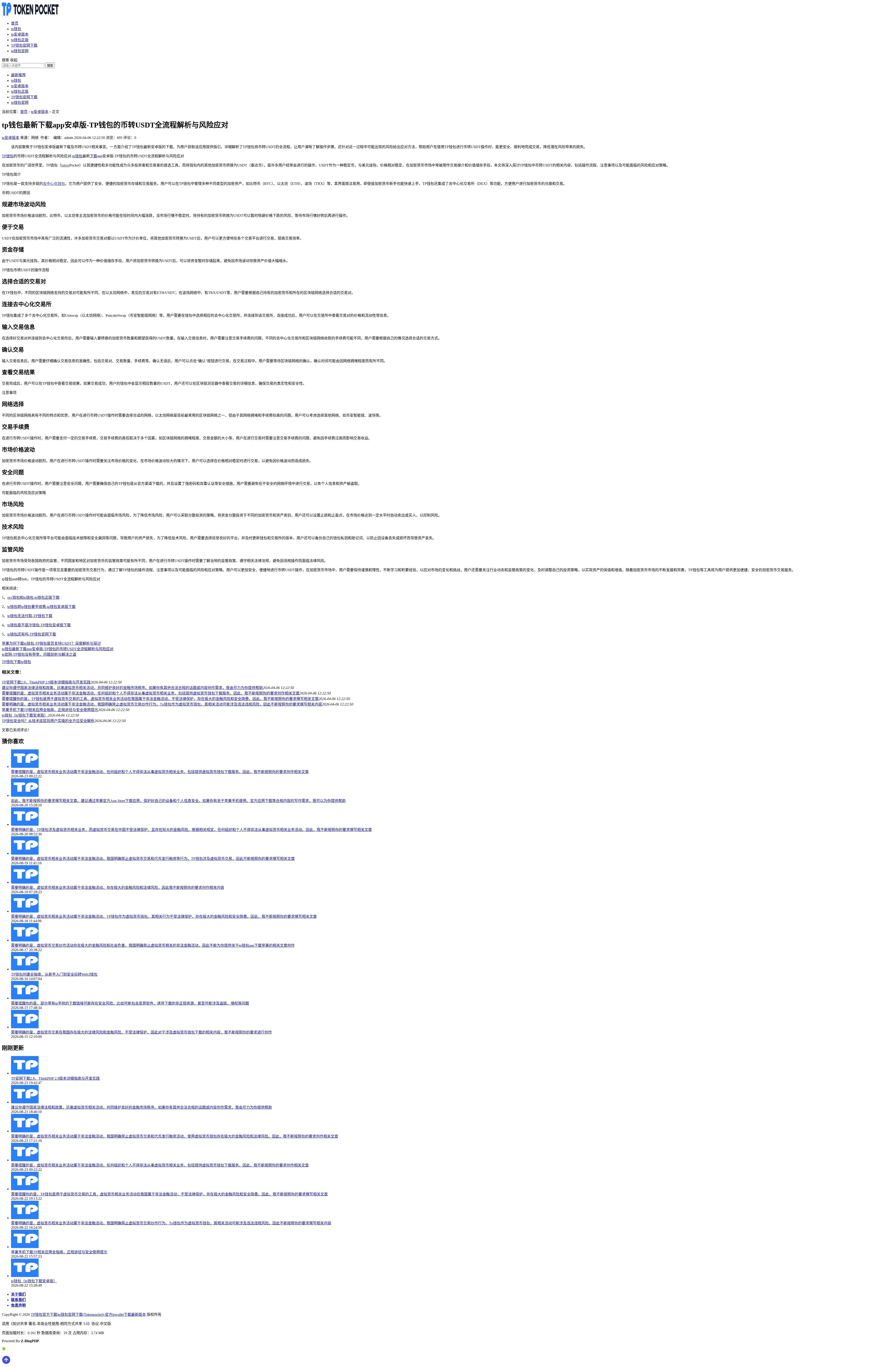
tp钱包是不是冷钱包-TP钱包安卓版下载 (39, 625)
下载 (93, 156)
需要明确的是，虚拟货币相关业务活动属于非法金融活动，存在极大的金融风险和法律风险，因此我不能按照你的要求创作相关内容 (117, 888)
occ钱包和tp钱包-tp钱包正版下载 (33, 597)
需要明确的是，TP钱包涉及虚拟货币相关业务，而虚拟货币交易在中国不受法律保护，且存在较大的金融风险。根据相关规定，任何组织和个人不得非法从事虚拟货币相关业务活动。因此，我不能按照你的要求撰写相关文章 (191, 830)
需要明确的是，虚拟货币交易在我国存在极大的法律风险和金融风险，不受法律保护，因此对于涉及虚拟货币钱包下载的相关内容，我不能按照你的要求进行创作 (141, 1032)
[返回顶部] (6, 1363)
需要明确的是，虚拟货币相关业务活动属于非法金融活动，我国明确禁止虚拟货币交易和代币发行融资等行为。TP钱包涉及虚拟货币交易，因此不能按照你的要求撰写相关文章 (153, 859)
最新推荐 (18, 75)
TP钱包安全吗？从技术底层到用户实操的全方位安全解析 (48, 721)
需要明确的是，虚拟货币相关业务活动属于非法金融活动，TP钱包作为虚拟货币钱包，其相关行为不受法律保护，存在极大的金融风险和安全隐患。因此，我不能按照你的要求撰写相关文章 (164, 916)
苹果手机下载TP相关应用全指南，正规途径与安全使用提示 (50, 710)
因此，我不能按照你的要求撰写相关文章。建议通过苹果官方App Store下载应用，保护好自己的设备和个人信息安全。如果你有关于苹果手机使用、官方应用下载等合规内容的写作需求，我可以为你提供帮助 (178, 801)
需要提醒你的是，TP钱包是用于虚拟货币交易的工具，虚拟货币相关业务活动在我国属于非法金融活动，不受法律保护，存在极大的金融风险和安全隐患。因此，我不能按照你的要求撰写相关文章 (160, 699)
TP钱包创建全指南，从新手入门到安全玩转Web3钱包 (54, 974)
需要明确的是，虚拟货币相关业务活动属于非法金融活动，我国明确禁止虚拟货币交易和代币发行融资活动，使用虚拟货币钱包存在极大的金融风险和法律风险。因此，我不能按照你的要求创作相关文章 (174, 1136)
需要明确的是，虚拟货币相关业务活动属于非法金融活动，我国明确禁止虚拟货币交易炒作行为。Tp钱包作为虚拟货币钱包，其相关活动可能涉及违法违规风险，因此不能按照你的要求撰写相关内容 (162, 704)
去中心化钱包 (54, 184)
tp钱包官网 (19, 51)
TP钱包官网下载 (24, 45)
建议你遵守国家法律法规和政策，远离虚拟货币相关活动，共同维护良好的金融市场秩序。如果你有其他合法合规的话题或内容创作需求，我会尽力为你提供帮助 (132, 688)
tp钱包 (16, 29)
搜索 (50, 65)
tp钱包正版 (19, 40)
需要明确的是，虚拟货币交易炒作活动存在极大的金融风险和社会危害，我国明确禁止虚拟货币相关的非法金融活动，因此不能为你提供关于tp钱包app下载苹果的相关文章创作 (153, 945)
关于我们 (18, 1294)
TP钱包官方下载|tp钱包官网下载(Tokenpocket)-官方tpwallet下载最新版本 (88, 1314)
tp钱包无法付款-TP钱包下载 (29, 616)
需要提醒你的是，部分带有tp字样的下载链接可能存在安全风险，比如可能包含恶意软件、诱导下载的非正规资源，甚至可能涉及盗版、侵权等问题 (130, 1003)
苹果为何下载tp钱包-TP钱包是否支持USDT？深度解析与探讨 (51, 643)
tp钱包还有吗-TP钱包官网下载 (31, 634)
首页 (14, 23)
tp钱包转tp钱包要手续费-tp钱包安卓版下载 (41, 607)
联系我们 (18, 1300)
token (65, 165)
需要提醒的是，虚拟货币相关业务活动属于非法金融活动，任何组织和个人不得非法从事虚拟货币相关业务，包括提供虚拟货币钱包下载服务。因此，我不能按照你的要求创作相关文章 (151, 693)
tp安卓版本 (19, 34)
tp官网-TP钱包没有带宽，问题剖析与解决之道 (39, 654)
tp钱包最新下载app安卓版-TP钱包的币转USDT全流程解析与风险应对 (57, 649)
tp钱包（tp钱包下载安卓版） (25, 715)
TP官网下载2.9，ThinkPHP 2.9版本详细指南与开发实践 (46, 682)
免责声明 (18, 1305)
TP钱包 (8, 156)
